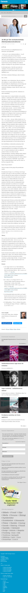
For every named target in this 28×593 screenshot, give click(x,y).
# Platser (5, 523)
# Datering (13, 525)
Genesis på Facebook (7, 567)
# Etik (18, 533)
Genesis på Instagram (7, 569)
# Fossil (13, 512)
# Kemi (13, 533)
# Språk (12, 537)
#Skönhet (18, 329)
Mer (5, 12)
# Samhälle (6, 528)
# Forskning (6, 533)
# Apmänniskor (8, 518)
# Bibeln (5, 512)
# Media (5, 515)
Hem (2, 12)
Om (4, 588)
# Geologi (21, 523)
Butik (4, 590)
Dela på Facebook (6, 323)
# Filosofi (21, 525)
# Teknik (18, 537)
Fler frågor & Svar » (22, 482)
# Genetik (5, 525)
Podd (4, 584)
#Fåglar (15, 329)
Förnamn (4, 447)
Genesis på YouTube (7, 568)
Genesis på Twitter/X (7, 571)
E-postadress (5, 443)
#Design (7, 329)
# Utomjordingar (6, 539)
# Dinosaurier (19, 520)
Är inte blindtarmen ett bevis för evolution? (10, 474)
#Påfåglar (11, 329)
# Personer (13, 515)
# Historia (12, 530)
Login (1, 563)
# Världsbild (15, 528)
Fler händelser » (22, 343)
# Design (5, 530)
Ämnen (4, 581)
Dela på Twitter (17, 323)
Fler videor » (23, 425)
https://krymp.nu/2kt (8, 277)
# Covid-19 (15, 539)
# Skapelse (20, 530)
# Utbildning (6, 537)
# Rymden (13, 523)
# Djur (20, 512)
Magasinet (5, 587)
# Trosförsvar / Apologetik (10, 535)
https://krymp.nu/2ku (8, 291)
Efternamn (4, 451)
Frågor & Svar (6, 582)
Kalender (5, 586)
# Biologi (22, 515)
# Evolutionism (7, 520)
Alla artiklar (9, 12)
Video (4, 583)
